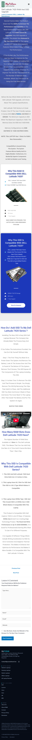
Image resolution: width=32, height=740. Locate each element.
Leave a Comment (7, 14)
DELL (15, 14)
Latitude (19, 14)
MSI (2, 698)
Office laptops (5, 675)
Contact (4, 710)
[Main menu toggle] (28, 4)
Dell (3, 684)
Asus (3, 690)
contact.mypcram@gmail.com (9, 661)
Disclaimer (4, 715)
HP (2, 695)
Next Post (16, 572)
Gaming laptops (6, 670)
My (5, 651)
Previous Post (16, 568)
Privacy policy (5, 712)
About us (4, 704)
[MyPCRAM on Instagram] (19, 661)
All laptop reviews (7, 678)
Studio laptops (6, 673)
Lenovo (4, 687)
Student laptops (6, 667)
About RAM (5, 707)
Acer (3, 692)
